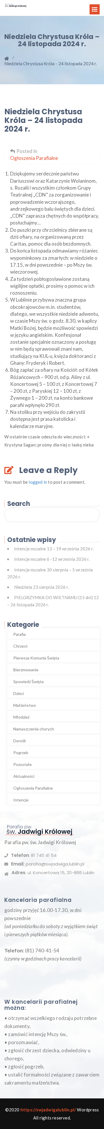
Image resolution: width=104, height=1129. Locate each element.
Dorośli (19, 740)
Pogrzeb (20, 752)
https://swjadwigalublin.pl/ (48, 1109)
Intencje (21, 799)
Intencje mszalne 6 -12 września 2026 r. (52, 559)
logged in (38, 482)
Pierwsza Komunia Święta (36, 657)
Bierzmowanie (25, 669)
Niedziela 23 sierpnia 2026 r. (41, 587)
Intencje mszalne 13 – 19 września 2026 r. (54, 548)
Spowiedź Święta (28, 681)
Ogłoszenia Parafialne (34, 158)
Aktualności (23, 776)
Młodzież (21, 717)
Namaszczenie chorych (33, 728)
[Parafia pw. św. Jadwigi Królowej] (15, 5)
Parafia (19, 634)
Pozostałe (22, 764)
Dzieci (18, 693)
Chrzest (20, 646)
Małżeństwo (24, 705)
